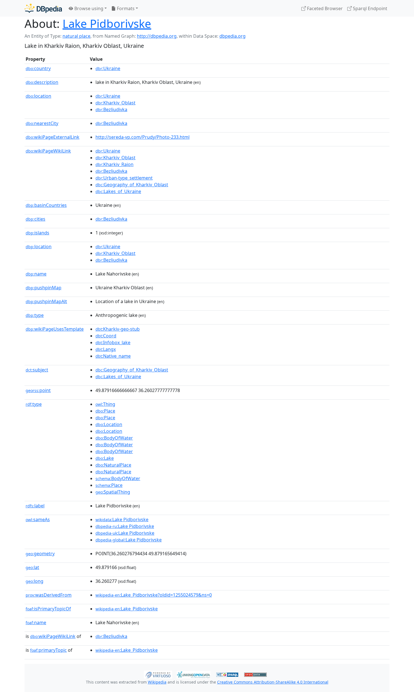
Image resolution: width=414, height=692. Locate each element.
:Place (105, 411)
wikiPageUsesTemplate (55, 329)
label (35, 506)
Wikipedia (157, 682)
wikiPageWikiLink (48, 151)
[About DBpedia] (43, 8)
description (42, 82)
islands (37, 233)
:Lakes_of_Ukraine (118, 191)
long (34, 581)
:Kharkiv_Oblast (115, 103)
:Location (108, 424)
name (36, 274)
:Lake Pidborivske (121, 519)
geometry (40, 553)
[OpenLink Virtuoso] (158, 674)
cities (35, 219)
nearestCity (42, 123)
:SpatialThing (112, 492)
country (38, 68)
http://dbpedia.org (157, 36)
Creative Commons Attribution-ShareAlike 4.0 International (272, 682)
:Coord (105, 336)
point (38, 390)
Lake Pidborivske (107, 23)
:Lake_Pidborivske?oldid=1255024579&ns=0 (153, 595)
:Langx (105, 349)
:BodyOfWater (114, 438)
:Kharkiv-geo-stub (117, 329)
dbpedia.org (232, 36)
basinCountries (46, 205)
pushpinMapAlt (46, 301)
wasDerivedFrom (49, 595)
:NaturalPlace (113, 465)
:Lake (104, 458)
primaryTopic (48, 650)
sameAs (38, 519)
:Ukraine (107, 68)
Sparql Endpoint (369, 8)
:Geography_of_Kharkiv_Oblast (131, 185)
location (38, 96)
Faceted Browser (324, 8)
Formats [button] (125, 8)
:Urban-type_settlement (124, 178)
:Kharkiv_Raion (114, 164)
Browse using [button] (88, 8)
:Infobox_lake (112, 342)
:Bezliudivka (111, 109)
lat (32, 567)
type (35, 315)
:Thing (105, 404)
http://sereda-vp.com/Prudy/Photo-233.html (142, 137)
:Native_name (113, 356)
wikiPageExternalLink (52, 137)
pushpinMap (43, 288)
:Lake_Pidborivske (126, 609)
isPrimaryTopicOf (48, 609)
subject (37, 370)
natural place (76, 36)
